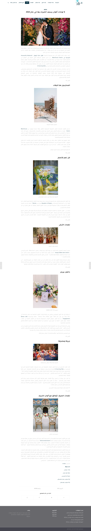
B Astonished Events (45, 440)
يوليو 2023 (54, 512)
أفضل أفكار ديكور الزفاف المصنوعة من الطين (74, 512)
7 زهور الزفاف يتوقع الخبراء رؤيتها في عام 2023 (74, 522)
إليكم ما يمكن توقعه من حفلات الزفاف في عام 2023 (73, 517)
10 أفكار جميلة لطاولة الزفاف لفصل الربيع (75, 515)
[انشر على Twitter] (52, 498)
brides (64, 463)
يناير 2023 (54, 516)
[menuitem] (57, 2)
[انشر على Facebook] (64, 498)
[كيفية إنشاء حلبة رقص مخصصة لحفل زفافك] (90, 265)
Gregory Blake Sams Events (62, 252)
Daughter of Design (47, 203)
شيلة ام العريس (66, 476)
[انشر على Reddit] (27, 498)
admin (35, 488)
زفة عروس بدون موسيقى (63, 479)
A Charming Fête (41, 66)
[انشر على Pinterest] (39, 498)
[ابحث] (8, 2)
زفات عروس (67, 470)
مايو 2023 (54, 514)
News (45, 9)
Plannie (34, 203)
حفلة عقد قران (66, 473)
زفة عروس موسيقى (65, 482)
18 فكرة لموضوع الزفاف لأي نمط (77, 519)
